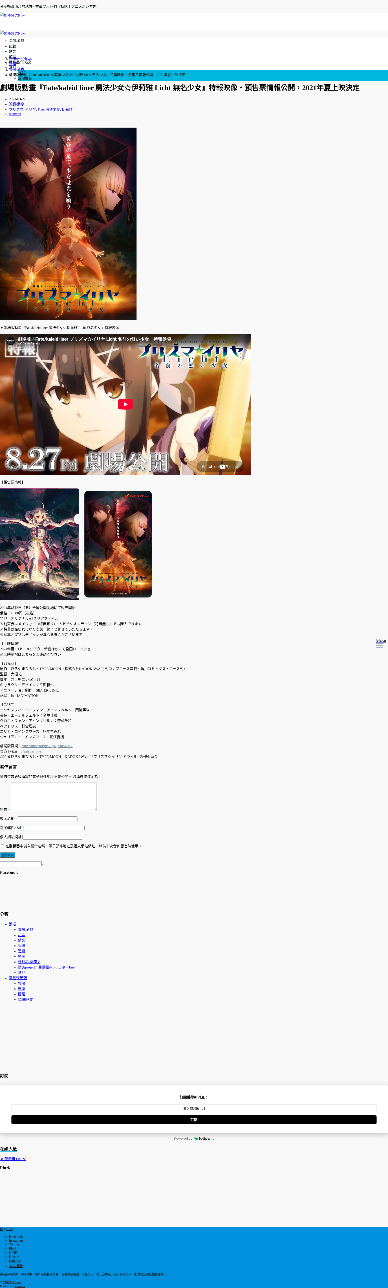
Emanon (20, 1286)
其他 (21, 973)
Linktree (15, 1261)
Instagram (16, 1240)
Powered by (183, 1138)
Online (13, 1159)
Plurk (13, 1249)
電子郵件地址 (12, 828)
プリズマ (16, 109)
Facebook (16, 1236)
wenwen (15, 114)
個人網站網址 (11, 837)
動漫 (12, 924)
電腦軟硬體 (18, 978)
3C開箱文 (25, 999)
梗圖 (21, 956)
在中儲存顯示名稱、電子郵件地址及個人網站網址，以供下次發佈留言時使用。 (73, 846)
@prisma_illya (31, 751)
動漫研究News (12, 1282)
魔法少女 (53, 109)
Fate (41, 109)
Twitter (14, 1245)
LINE (13, 1253)
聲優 (21, 946)
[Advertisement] (36, 894)
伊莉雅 (67, 109)
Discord (14, 1257)
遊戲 (21, 951)
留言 (5, 810)
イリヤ (30, 109)
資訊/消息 (16, 41)
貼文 (12, 51)
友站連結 (25, 78)
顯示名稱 (8, 818)
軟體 (21, 989)
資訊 (21, 983)
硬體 (21, 994)
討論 (12, 46)
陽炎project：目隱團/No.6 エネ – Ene (46, 967)
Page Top (6, 1229)
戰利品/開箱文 (20, 62)
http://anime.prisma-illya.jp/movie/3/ (47, 746)
